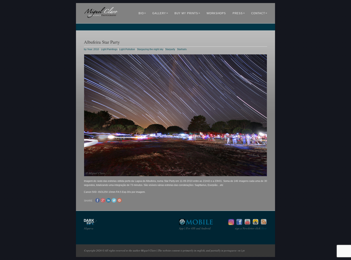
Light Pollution (127, 49)
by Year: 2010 (91, 49)
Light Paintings (109, 49)
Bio (142, 13)
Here (263, 228)
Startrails (182, 49)
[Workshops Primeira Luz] (255, 224)
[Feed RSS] (264, 224)
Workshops (216, 13)
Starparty (170, 49)
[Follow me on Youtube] (247, 224)
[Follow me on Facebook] (239, 224)
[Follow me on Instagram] (231, 224)
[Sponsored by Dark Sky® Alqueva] (101, 224)
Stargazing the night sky (150, 49)
